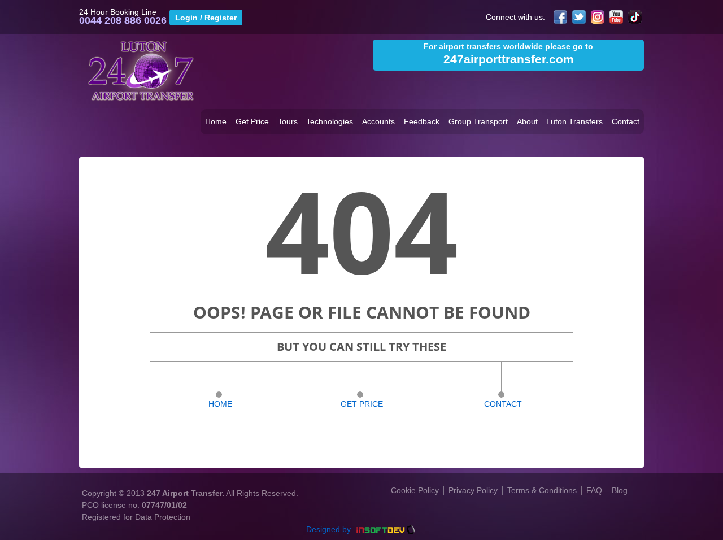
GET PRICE (362, 403)
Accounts (378, 121)
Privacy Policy (473, 490)
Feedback (421, 121)
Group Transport (478, 121)
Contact (625, 121)
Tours (288, 121)
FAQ (594, 490)
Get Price (252, 121)
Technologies (329, 121)
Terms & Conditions (542, 490)
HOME (220, 403)
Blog (620, 490)
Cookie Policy (415, 490)
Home (216, 121)
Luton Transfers (574, 121)
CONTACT (503, 403)
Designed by (329, 529)
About (527, 121)
